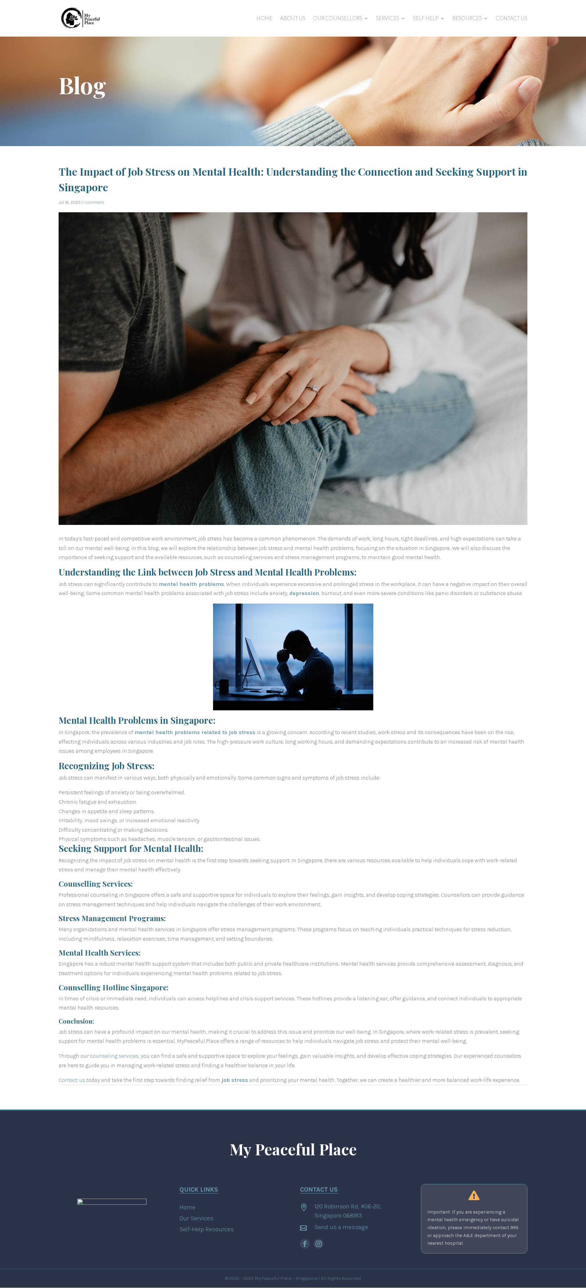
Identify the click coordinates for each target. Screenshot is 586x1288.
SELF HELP (426, 18)
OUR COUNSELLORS (337, 18)
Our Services (196, 1218)
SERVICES (387, 18)
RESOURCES (467, 18)
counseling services (114, 1056)
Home (187, 1207)
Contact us (72, 1080)
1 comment (93, 202)
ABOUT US (293, 18)
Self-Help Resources (206, 1229)
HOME (264, 18)
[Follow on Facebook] (305, 1244)
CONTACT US (511, 18)
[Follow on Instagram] (319, 1244)
